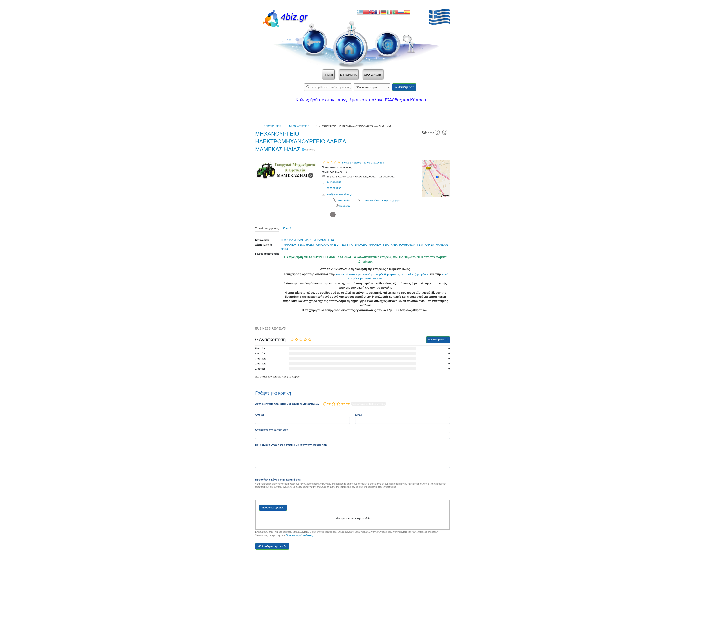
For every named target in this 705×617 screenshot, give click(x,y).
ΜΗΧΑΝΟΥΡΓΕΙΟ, (295, 244)
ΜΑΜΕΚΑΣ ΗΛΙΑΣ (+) (334, 171)
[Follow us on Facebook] (333, 214)
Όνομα (259, 414)
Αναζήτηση (405, 87)
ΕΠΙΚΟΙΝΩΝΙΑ (348, 74)
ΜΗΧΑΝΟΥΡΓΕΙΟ (299, 126)
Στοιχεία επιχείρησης (267, 228)
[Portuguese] (395, 12)
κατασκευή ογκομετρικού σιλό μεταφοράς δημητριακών (367, 274)
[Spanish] (407, 12)
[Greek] (360, 12)
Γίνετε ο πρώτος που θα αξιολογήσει (363, 162)
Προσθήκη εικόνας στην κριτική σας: (278, 479)
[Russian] (401, 12)
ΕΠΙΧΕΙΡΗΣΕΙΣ (272, 126)
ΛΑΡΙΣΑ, (430, 244)
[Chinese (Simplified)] (366, 12)
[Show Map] (436, 178)
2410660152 (334, 182)
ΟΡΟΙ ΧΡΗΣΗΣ (373, 74)
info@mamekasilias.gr (339, 194)
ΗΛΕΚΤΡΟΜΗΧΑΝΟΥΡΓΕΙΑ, (407, 244)
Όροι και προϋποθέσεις (299, 535)
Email (358, 414)
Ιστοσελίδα (343, 200)
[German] (383, 12)
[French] (378, 12)
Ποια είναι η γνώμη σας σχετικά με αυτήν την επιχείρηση (291, 444)
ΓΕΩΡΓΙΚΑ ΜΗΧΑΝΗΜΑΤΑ (296, 239)
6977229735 (334, 188)
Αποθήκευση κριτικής (273, 546)
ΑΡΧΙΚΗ (328, 74)
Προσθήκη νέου (436, 339)
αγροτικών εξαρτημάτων (415, 274)
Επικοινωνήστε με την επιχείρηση (381, 200)
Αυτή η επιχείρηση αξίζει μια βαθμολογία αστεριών (287, 403)
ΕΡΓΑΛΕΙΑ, (361, 244)
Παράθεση (343, 205)
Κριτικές (287, 228)
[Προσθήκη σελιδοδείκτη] (310, 175)
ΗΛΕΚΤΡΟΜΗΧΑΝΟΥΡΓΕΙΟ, (323, 244)
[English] (372, 12)
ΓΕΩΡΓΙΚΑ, (347, 244)
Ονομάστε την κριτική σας (271, 429)
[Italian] (389, 12)
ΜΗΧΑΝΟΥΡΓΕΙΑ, (379, 244)
